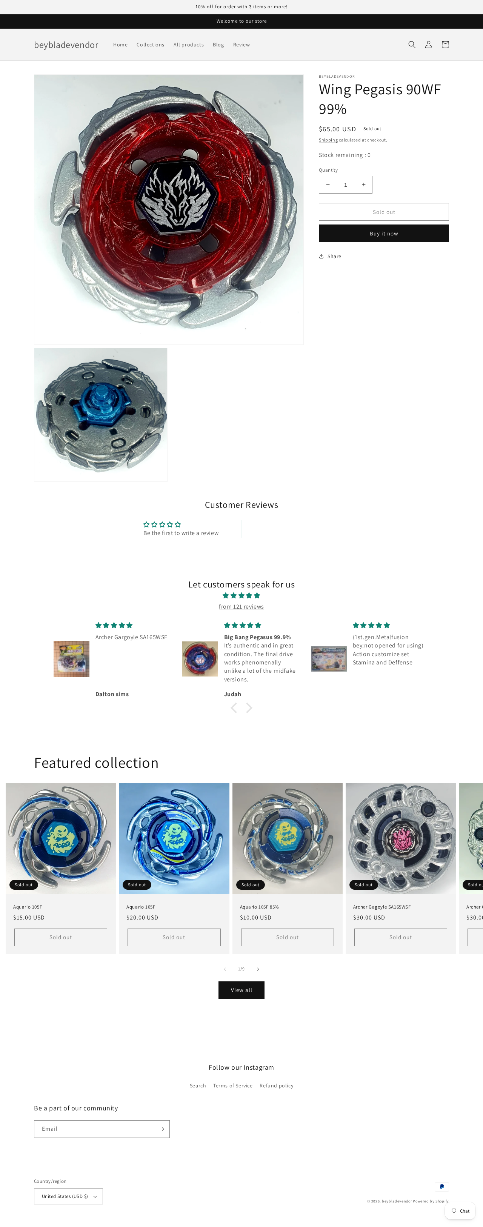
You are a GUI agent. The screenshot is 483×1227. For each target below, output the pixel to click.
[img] (241, 595)
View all (241, 989)
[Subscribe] (161, 1129)
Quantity (328, 169)
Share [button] (334, 255)
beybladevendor (397, 1201)
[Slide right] (258, 969)
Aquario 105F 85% (260, 907)
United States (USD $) (65, 1196)
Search (198, 1085)
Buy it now (384, 233)
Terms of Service (233, 1085)
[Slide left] (225, 969)
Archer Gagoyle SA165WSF (382, 907)
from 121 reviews (241, 606)
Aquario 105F (27, 907)
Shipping (328, 140)
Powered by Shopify (431, 1201)
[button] (412, 44)
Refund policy (276, 1085)
